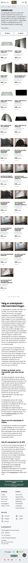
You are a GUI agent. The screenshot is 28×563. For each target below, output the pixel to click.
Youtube (21, 516)
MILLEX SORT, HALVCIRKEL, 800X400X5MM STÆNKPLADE (20, 151)
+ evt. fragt (2, 59)
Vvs (5, 6)
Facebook (6, 516)
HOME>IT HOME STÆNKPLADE (18, 52)
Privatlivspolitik (19, 503)
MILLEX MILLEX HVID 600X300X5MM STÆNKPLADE (19, 229)
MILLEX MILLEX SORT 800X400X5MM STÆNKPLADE (5, 151)
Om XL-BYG (4, 501)
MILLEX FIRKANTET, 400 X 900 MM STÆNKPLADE (20, 76)
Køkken (9, 6)
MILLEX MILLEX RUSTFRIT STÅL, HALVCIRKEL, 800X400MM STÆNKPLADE (6, 281)
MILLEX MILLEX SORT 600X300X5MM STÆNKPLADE (5, 203)
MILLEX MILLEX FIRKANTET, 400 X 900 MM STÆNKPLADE (7, 177)
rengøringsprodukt (11, 413)
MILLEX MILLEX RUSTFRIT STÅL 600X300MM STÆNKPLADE (20, 255)
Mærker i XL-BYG (5, 505)
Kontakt (3, 494)
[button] (7, 33)
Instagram (6, 518)
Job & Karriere (4, 499)
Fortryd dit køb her (20, 508)
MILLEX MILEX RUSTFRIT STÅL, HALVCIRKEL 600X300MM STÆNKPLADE (21, 203)
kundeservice (14, 472)
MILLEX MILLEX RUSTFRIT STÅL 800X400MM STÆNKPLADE (6, 229)
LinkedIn (21, 518)
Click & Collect (19, 494)
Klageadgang (19, 501)
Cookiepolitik (19, 505)
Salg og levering (19, 496)
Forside (2, 6)
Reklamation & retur (20, 499)
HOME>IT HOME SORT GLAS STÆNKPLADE (20, 101)
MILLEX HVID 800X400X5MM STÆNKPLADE (7, 255)
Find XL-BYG (4, 496)
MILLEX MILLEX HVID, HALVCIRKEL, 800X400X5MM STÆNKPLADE (21, 177)
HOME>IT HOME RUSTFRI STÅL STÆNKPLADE (6, 126)
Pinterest (6, 521)
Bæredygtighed (5, 503)
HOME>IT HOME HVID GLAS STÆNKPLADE (6, 51)
